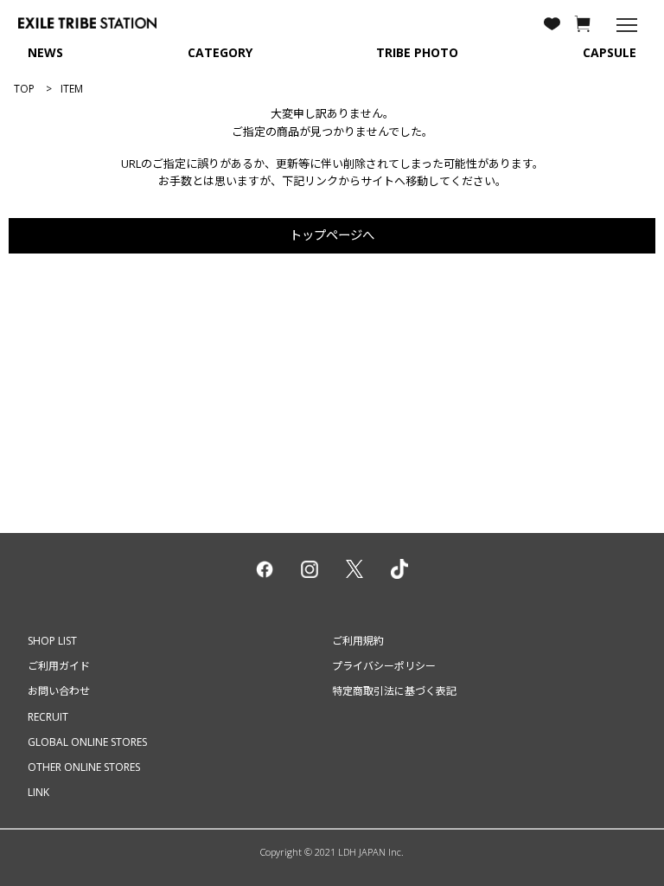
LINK (38, 792)
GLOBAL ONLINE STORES (87, 742)
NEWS (45, 52)
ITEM (72, 88)
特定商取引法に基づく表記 (394, 691)
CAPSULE (609, 52)
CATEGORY (220, 52)
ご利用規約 (358, 640)
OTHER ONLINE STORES (84, 767)
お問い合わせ (59, 691)
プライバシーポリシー (384, 665)
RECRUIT (48, 716)
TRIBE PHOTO (417, 52)
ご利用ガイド (59, 665)
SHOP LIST (52, 640)
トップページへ (332, 235)
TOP (24, 88)
